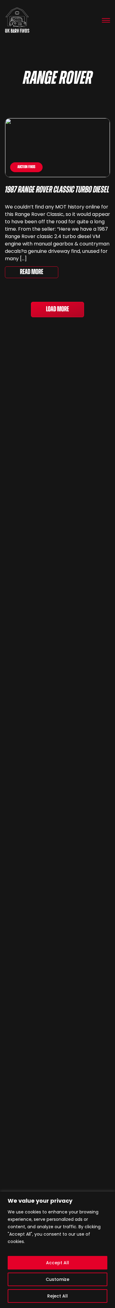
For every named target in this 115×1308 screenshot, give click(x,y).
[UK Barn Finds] (17, 20)
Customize (57, 1279)
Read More (31, 272)
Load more (57, 309)
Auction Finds (26, 167)
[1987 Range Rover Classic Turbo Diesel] (57, 147)
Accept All (57, 1263)
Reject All (57, 1296)
